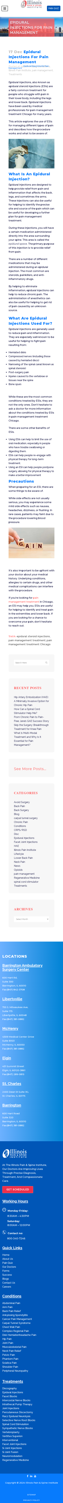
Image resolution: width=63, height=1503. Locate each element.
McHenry (10, 1029)
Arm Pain (7, 1307)
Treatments (15, 74)
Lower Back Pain (23, 857)
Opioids (18, 869)
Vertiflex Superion (12, 1436)
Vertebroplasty (10, 1432)
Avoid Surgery (22, 802)
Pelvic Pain (8, 1354)
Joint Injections (10, 1408)
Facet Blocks (9, 1396)
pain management (42, 70)
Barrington (11, 1105)
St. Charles (11, 1084)
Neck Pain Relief (11, 1350)
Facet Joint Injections (26, 842)
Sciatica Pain (9, 1362)
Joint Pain (7, 1342)
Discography (9, 1388)
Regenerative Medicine (27, 877)
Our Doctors (9, 1266)
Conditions (20, 826)
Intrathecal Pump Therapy (17, 1404)
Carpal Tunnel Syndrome (16, 1323)
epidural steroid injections (33, 636)
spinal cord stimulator (26, 881)
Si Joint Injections (12, 1448)
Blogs (5, 1278)
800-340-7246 (16, 1238)
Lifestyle (19, 853)
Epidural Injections (24, 838)
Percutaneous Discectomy (17, 1412)
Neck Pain (19, 861)
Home (12, 66)
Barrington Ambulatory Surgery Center (22, 967)
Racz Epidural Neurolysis (16, 1416)
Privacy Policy (31, 1500)
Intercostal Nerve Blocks (16, 1400)
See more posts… (30, 769)
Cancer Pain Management (17, 1319)
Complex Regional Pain (15, 1331)
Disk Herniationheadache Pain (19, 1335)
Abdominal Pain (11, 1303)
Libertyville (12, 999)
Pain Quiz (7, 1262)
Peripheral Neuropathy (15, 1370)
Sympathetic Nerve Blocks (17, 1428)
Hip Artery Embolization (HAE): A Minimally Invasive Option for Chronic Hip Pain (31, 701)
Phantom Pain (10, 1358)
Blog (19, 66)
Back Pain (19, 806)
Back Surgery (21, 810)
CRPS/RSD (20, 830)
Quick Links (12, 1248)
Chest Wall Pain (11, 1327)
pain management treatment (27, 640)
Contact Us (8, 1282)
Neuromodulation (12, 1456)
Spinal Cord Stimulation (15, 1424)
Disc (16, 834)
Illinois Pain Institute (20, 70)
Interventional (10, 1440)
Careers (6, 1286)
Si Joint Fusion (10, 1452)
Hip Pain (7, 1338)
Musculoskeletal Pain (14, 1346)
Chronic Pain (21, 822)
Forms (5, 1270)
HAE (16, 846)
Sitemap (31, 1495)
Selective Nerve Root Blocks (18, 1420)
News (17, 865)
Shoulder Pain (10, 1366)
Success (7, 1274)
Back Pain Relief (11, 1311)
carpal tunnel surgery (26, 818)
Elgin (6, 1058)
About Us (7, 1258)
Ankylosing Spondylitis (15, 1315)
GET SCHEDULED (17, 1189)
